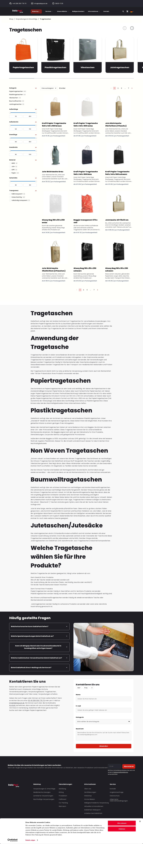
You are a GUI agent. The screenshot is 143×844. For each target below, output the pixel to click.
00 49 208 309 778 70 (36, 700)
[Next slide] (132, 28)
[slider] (10, 112)
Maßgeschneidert (78, 11)
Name (78, 695)
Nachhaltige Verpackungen (43, 799)
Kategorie (80, 717)
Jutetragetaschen (119, 67)
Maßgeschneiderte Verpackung (96, 803)
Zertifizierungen (90, 792)
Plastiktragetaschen (55, 67)
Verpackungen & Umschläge (27, 19)
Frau (85, 688)
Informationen (93, 11)
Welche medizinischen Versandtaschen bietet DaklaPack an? (36, 658)
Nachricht (80, 729)
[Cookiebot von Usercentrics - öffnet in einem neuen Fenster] (12, 840)
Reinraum (62, 806)
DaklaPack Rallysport (92, 810)
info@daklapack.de (40, 3)
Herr (79, 688)
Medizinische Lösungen (41, 792)
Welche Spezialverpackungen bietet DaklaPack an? (32, 636)
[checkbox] (23, 91)
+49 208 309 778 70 (19, 3)
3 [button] (121, 88)
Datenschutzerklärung (120, 772)
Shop (11, 19)
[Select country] (132, 11)
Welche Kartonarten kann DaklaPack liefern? (29, 626)
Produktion (63, 796)
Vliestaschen (87, 67)
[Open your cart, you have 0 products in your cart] (127, 11)
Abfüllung (62, 789)
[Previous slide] (124, 28)
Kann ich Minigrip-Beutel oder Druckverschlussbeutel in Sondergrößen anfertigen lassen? (38, 647)
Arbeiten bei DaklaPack (93, 813)
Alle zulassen (121, 823)
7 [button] (128, 88)
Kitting (61, 792)
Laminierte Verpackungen (43, 796)
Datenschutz (115, 796)
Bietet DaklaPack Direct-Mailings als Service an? (31, 667)
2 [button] (83, 290)
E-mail (78, 706)
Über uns (87, 789)
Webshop (35, 11)
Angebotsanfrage (116, 792)
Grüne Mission (89, 799)
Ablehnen (122, 829)
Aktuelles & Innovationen (93, 806)
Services (48, 11)
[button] (23, 88)
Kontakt (106, 11)
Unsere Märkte (62, 11)
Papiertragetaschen (23, 67)
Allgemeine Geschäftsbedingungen (119, 800)
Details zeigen (30, 840)
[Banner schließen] (140, 821)
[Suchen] (123, 11)
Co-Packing (63, 803)
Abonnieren (129, 766)
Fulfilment (62, 799)
